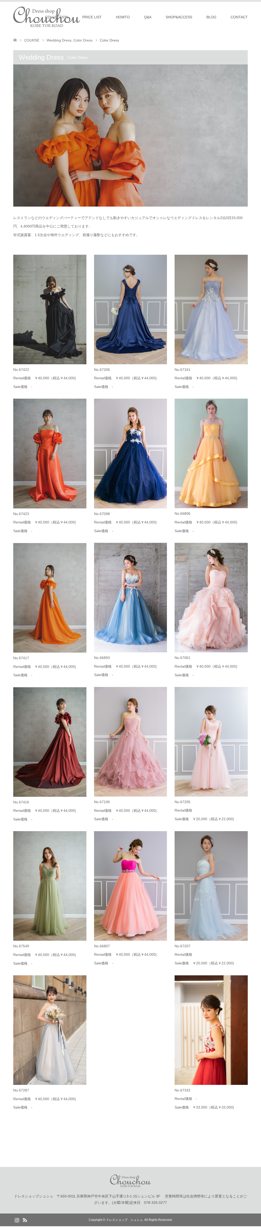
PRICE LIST (92, 17)
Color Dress (83, 40)
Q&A (147, 17)
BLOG (211, 17)
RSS (25, 1220)
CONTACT (239, 17)
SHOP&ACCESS (179, 17)
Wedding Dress (59, 40)
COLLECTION (56, 17)
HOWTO (123, 17)
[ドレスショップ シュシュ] (130, 1184)
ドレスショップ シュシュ (124, 1220)
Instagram (17, 1220)
